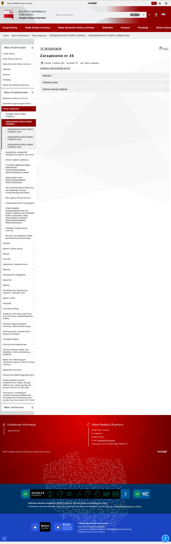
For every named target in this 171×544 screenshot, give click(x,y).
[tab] (154, 3)
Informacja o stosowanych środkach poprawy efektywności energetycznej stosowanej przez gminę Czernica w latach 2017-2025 (19, 396)
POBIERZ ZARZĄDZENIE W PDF (55, 68)
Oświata (6, 243)
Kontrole (6, 259)
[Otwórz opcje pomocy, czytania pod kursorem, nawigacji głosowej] (165, 538)
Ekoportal (7, 280)
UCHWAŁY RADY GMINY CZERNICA (15, 115)
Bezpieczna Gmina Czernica (15, 98)
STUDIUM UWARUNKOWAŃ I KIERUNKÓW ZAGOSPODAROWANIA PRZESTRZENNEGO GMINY (18, 169)
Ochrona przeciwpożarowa (15, 344)
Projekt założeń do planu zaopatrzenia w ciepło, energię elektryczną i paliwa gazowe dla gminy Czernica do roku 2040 (17, 384)
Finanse (6, 74)
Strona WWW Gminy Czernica (19, 3)
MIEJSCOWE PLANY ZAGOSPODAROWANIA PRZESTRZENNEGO (15, 180)
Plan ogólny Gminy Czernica (17, 197)
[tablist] (160, 3)
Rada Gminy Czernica (12, 58)
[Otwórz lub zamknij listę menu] (32, 47)
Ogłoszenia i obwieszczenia (15, 264)
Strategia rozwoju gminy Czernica (16, 229)
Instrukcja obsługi (11, 308)
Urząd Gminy (8, 53)
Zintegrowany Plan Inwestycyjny (19, 203)
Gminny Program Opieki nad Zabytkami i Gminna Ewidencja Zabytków (16, 352)
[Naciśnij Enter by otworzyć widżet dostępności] (156, 15)
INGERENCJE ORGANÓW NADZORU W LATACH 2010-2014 (19, 153)
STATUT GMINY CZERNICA (16, 160)
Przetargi (7, 79)
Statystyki (7, 303)
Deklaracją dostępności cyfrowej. (128, 506)
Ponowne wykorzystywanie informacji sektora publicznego (17, 325)
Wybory (6, 285)
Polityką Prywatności (96, 527)
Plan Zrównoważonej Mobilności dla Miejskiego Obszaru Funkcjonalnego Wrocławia (19, 190)
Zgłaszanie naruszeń (12, 369)
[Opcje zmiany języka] (163, 15)
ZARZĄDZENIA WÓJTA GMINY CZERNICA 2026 (20, 130)
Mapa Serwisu (14, 431)
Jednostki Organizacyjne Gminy (17, 103)
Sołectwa (7, 69)
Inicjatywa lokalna (11, 339)
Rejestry (6, 269)
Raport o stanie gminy (13, 248)
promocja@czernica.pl (106, 440)
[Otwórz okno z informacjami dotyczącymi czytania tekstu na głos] (42, 49)
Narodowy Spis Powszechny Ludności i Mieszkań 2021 (15, 291)
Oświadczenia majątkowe (14, 274)
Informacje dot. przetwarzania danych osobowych (16, 332)
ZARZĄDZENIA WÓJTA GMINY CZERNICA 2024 (20, 145)
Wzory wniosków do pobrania (16, 85)
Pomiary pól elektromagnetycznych (18, 375)
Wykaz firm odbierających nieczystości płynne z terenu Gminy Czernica (18, 362)
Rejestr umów (9, 298)
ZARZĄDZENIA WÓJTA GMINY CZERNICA (18, 122)
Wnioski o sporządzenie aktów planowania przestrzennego (18, 236)
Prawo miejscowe (11, 108)
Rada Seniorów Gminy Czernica (17, 64)
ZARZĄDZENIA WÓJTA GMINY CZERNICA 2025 (20, 138)
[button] (92, 3)
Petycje (6, 254)
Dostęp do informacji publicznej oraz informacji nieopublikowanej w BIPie (18, 316)
